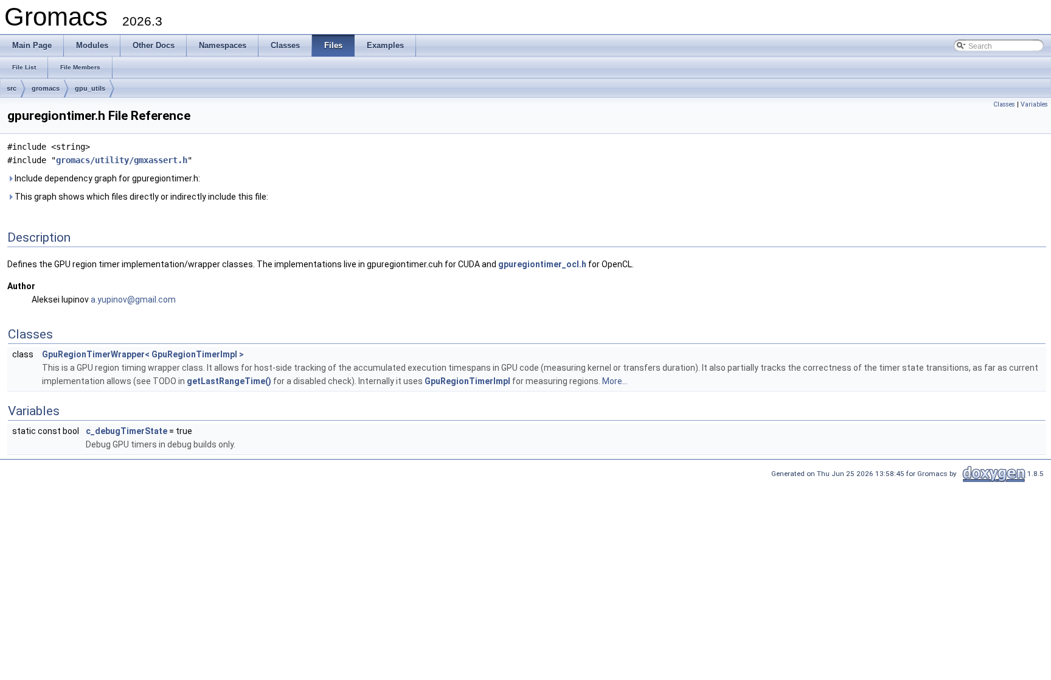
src (11, 88)
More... (615, 381)
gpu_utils (90, 88)
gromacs (46, 88)
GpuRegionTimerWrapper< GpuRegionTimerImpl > (143, 354)
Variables (1034, 104)
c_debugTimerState (126, 431)
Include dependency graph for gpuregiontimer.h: (106, 178)
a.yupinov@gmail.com (133, 299)
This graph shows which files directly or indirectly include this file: (140, 197)
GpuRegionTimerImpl (467, 381)
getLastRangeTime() (229, 381)
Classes (1004, 104)
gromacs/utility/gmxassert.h (121, 160)
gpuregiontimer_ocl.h (542, 264)
